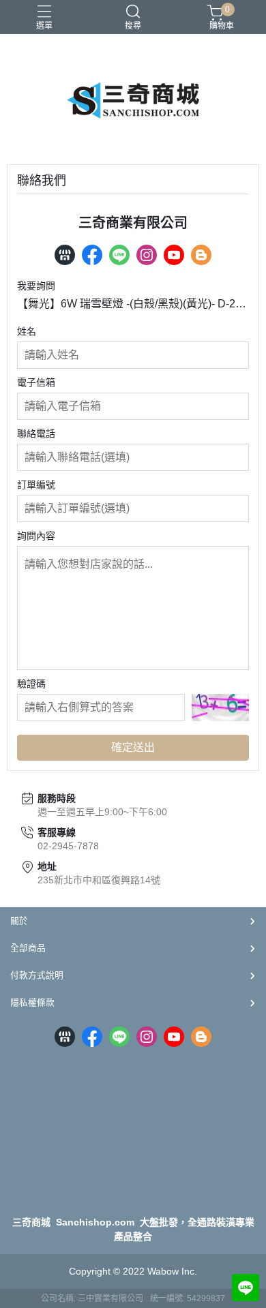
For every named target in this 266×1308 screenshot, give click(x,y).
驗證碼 (31, 683)
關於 (19, 920)
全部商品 (28, 948)
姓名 (26, 331)
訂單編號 (36, 484)
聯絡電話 (36, 433)
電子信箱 (36, 382)
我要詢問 (36, 285)
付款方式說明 (36, 975)
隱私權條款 (32, 1002)
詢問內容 (36, 535)
